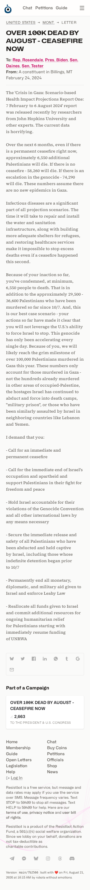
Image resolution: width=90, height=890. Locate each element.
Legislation (16, 765)
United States (21, 22)
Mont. (48, 22)
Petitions (44, 8)
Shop (52, 765)
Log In (16, 777)
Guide (61, 8)
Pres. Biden (56, 60)
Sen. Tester (33, 66)
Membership (18, 747)
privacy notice (42, 812)
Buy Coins (57, 747)
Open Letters (19, 759)
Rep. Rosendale (27, 60)
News (52, 771)
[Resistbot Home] (8, 12)
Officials (55, 759)
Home (12, 741)
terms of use (17, 812)
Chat (27, 8)
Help (10, 771)
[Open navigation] (82, 8)
